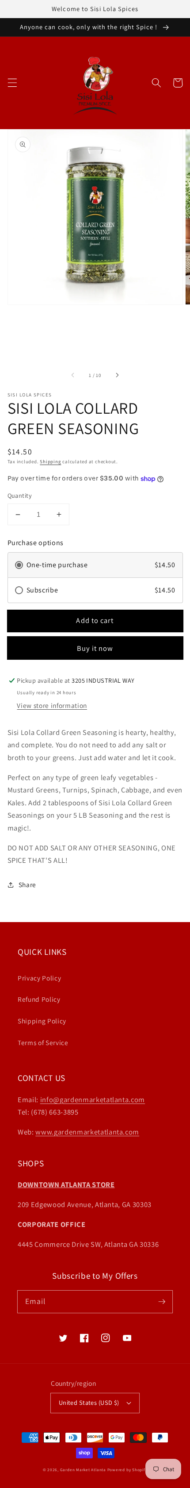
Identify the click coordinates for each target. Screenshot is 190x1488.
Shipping (50, 461)
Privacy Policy (39, 977)
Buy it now (95, 648)
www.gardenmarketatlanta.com (87, 1132)
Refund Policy (39, 999)
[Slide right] (116, 375)
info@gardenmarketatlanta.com (92, 1099)
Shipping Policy (42, 1020)
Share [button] (27, 884)
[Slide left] (73, 375)
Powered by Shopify (127, 1470)
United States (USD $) (89, 1402)
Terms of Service (43, 1042)
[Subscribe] (161, 1301)
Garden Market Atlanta (83, 1470)
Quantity (20, 495)
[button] (12, 82)
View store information (52, 705)
